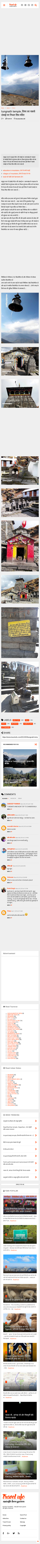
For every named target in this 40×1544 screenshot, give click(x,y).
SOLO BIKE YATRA (12, 1042)
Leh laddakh (10, 1032)
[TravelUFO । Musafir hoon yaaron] (13, 5)
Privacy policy (7, 1525)
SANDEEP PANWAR (13, 804)
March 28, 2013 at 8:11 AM (27, 804)
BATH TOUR (10, 1017)
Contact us (23, 1518)
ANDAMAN (10, 1016)
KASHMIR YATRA (12, 1026)
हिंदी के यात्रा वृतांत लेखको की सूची (18, 1270)
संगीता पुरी (10, 866)
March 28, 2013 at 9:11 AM (21, 815)
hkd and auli (10, 1049)
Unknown (10, 877)
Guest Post (10, 1023)
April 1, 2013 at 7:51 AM (17, 911)
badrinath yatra (11, 1048)
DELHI (9, 1080)
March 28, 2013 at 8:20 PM (21, 849)
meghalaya (10, 1098)
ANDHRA (9, 1076)
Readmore (13, 1221)
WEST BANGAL (11, 1092)
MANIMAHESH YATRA (13, 1033)
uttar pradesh (11, 1105)
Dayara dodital (11, 1022)
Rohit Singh (11, 888)
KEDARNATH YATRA (12, 1028)
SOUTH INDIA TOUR (12, 1044)
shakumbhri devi (12, 1055)
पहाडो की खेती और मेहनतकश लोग (13, 177)
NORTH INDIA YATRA (13, 1039)
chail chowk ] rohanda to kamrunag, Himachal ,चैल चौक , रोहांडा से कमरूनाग (18, 1444)
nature (8, 108)
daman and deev (12, 1093)
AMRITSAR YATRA (12, 1015)
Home (2, 108)
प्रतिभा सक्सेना (11, 815)
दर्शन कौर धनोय (11, 837)
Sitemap (22, 1522)
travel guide (10, 1057)
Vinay (9, 911)
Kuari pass (10, 1031)
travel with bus (11, 1058)
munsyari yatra (11, 1052)
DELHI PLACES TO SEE (13, 1020)
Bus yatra (10, 1019)
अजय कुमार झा (11, 849)
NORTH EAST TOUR (12, 1038)
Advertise (6, 1518)
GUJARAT (10, 1082)
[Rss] (32, 5)
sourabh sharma (12, 826)
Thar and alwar (11, 1045)
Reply (9, 809)
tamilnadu (10, 1104)
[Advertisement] (20, 31)
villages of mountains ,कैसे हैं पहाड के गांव (16, 174)
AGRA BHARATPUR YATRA (14, 1013)
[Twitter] (29, 5)
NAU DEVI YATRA (12, 1036)
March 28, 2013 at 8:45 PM (19, 866)
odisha (9, 1099)
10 (6, 1470)
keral (8, 1096)
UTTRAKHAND (11, 1091)
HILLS (13, 108)
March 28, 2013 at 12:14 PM (22, 837)
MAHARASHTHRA (12, 1088)
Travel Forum (7, 1522)
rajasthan (10, 1101)
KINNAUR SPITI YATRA (13, 1029)
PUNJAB (9, 1089)
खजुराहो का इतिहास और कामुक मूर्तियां (19, 1300)
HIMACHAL (10, 1083)
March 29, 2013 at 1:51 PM (21, 888)
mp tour (9, 1051)
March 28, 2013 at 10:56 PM (20, 877)
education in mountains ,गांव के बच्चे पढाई (16, 170)
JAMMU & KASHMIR (12, 1085)
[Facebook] (22, 5)
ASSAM (9, 1077)
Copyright (23, 1525)
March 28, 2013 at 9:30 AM (25, 826)
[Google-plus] (25, 5)
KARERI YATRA (11, 1025)
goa (8, 1095)
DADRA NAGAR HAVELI (13, 1079)
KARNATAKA (10, 1086)
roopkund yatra (11, 1054)
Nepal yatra (10, 1041)
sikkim (9, 1102)
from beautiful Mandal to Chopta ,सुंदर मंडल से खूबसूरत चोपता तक (19, 781)
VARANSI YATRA (12, 1047)
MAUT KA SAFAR (12, 1035)
